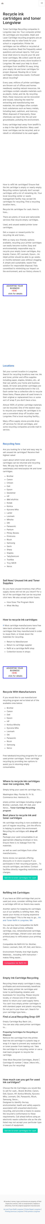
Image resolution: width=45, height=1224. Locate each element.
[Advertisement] (22, 158)
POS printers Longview (32, 1211)
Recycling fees (11, 443)
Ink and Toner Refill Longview (13, 1209)
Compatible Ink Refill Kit (15, 963)
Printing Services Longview (14, 1211)
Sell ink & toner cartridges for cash (20, 878)
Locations (8, 365)
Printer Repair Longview (33, 1209)
